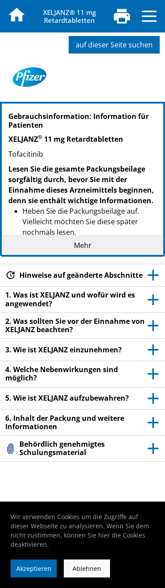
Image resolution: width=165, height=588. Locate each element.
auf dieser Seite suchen (114, 45)
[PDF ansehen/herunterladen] (122, 16)
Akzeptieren (33, 568)
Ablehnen (87, 568)
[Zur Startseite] (16, 15)
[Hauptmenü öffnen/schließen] (149, 16)
